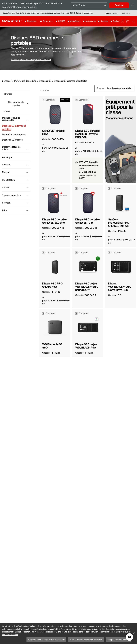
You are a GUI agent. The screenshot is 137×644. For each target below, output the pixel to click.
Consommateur (112, 13)
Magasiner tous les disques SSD (11, 119)
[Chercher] (133, 21)
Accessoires (90, 21)
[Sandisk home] (12, 20)
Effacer (7, 111)
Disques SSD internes (12, 139)
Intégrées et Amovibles (75, 21)
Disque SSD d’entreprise (13, 134)
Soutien (116, 21)
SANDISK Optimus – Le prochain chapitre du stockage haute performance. (34, 13)
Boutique (104, 21)
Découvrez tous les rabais (11, 148)
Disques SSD (32, 21)
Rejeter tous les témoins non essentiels (86, 639)
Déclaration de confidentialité (100, 631)
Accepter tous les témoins (118, 639)
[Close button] (132, 5)
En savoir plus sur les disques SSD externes (31, 60)
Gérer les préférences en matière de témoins (46, 639)
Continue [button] (119, 5)
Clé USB (61, 21)
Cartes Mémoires (48, 21)
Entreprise (126, 13)
